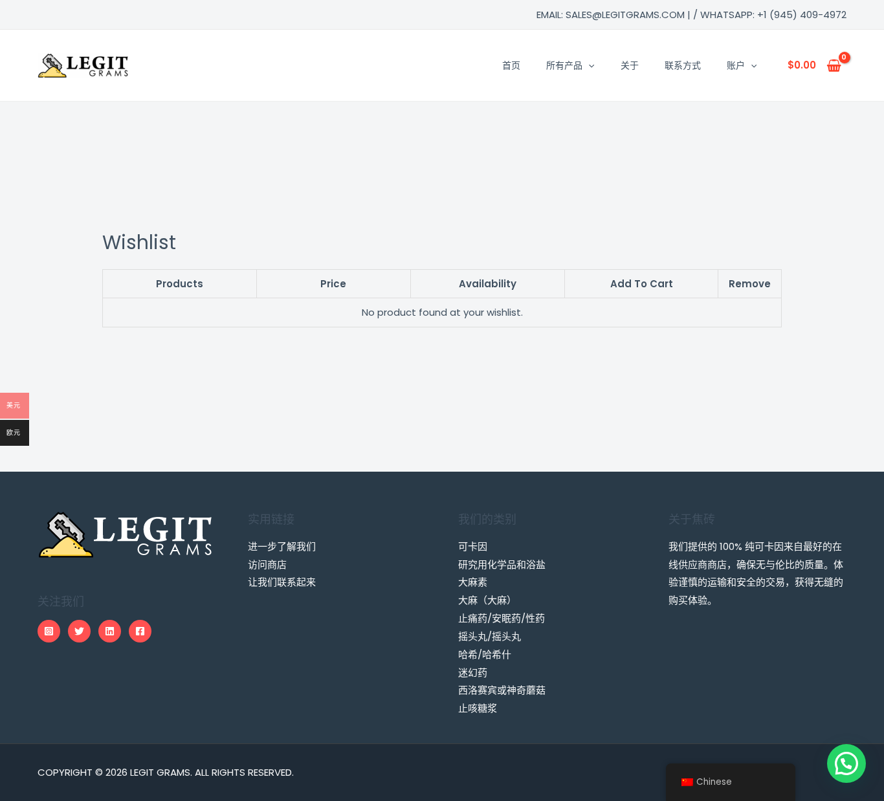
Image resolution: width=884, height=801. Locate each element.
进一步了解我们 (282, 546)
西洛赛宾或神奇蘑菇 (502, 690)
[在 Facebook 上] (140, 631)
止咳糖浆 (477, 708)
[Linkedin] (109, 631)
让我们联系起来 (282, 582)
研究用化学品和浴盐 (502, 564)
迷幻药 (472, 672)
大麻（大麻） (487, 600)
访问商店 (267, 564)
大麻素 (472, 582)
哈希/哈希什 (484, 654)
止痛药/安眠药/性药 (501, 618)
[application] (588, 65)
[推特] (79, 631)
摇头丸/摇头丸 (489, 636)
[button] (846, 763)
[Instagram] (49, 631)
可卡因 (472, 546)
